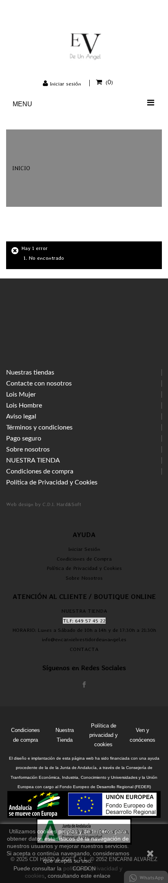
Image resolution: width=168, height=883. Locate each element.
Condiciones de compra (39, 471)
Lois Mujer (21, 394)
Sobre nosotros (28, 449)
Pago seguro (23, 438)
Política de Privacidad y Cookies (51, 482)
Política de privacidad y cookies (103, 735)
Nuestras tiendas (30, 372)
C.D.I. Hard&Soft (61, 504)
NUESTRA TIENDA (33, 460)
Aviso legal (21, 416)
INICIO (21, 168)
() (109, 82)
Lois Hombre (24, 405)
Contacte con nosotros (39, 383)
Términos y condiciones (39, 427)
